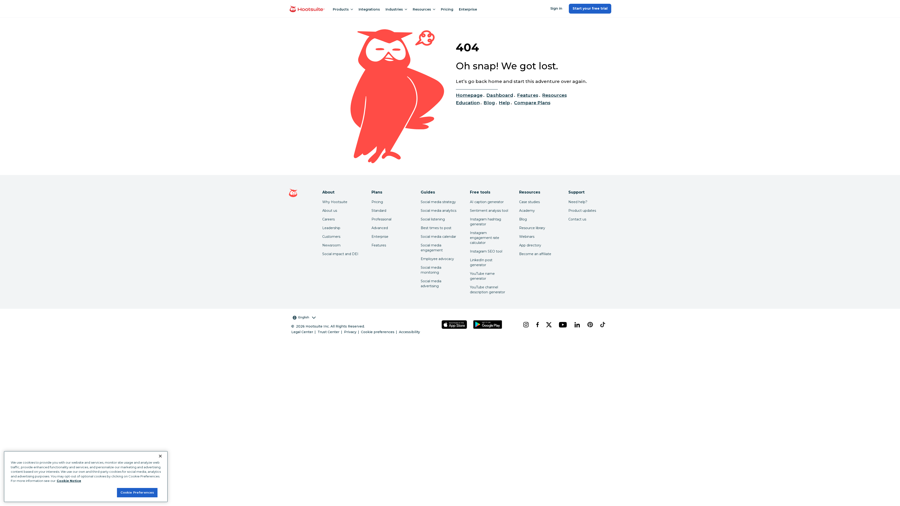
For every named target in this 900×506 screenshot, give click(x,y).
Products (341, 9)
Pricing (447, 9)
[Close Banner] (160, 456)
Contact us (577, 219)
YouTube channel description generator (487, 289)
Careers (328, 219)
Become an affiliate (535, 254)
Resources (422, 9)
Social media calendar (438, 236)
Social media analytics (438, 210)
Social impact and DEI (340, 254)
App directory (530, 245)
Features (527, 95)
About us (329, 210)
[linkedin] (577, 324)
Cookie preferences (377, 332)
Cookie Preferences (137, 492)
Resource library (532, 228)
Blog (489, 102)
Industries (394, 9)
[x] (548, 324)
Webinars (526, 236)
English (303, 317)
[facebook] (537, 324)
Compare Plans (532, 102)
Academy (527, 210)
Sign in (556, 8)
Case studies (529, 202)
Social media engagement (432, 247)
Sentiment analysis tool (489, 210)
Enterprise (468, 9)
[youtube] (562, 324)
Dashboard (499, 95)
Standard (378, 210)
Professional (381, 219)
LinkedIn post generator (481, 262)
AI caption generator (487, 202)
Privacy (350, 332)
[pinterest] (590, 324)
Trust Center (328, 332)
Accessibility (409, 332)
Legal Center (302, 332)
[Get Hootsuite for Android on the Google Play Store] (487, 324)
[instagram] (525, 324)
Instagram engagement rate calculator (484, 238)
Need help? (577, 202)
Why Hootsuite (334, 202)
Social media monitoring (431, 270)
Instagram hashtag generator (485, 221)
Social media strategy (438, 202)
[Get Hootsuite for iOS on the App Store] (454, 324)
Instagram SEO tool (486, 251)
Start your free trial (590, 8)
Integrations (369, 9)
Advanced (379, 228)
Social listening (433, 219)
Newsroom (331, 245)
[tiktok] (602, 324)
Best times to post (436, 228)
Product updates (582, 210)
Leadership (331, 228)
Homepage (469, 95)
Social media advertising (431, 283)
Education (468, 102)
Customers (331, 236)
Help (504, 102)
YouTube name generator (482, 276)
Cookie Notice (69, 481)
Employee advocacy (437, 259)
